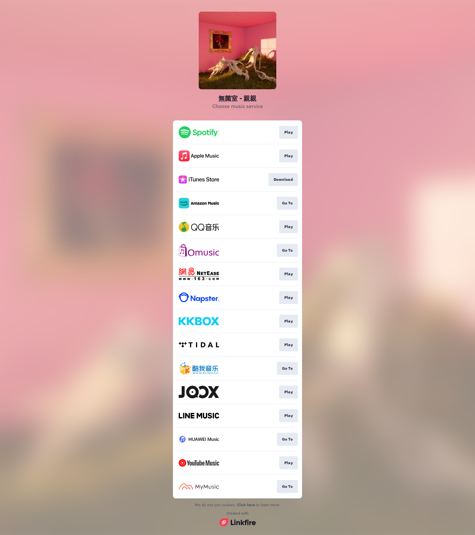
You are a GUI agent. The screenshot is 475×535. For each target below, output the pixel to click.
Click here (246, 504)
